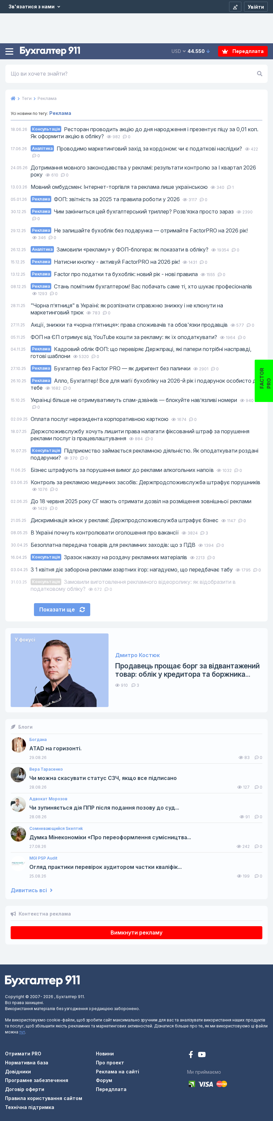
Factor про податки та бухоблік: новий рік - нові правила (115, 274)
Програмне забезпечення (36, 1080)
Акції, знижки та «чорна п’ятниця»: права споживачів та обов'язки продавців (130, 324)
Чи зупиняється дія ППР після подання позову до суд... (104, 808)
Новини (105, 1053)
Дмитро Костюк (137, 655)
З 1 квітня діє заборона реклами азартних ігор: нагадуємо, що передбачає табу (132, 569)
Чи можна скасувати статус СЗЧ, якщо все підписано (103, 778)
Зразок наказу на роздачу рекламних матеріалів (110, 557)
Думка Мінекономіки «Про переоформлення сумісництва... (110, 837)
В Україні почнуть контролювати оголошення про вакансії (105, 532)
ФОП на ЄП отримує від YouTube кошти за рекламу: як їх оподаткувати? (124, 337)
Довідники (18, 1071)
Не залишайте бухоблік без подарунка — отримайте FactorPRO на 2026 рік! (140, 230)
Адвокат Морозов (48, 799)
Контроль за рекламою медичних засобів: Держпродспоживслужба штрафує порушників (145, 482)
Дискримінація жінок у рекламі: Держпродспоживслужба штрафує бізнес (125, 520)
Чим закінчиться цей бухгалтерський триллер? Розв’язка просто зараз (133, 211)
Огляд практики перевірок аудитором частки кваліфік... (105, 867)
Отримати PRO (23, 1053)
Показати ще (57, 609)
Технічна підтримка (29, 1107)
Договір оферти (24, 1089)
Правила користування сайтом (43, 1098)
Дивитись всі (29, 890)
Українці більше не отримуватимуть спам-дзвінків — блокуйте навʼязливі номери (134, 400)
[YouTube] (201, 1055)
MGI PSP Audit (43, 858)
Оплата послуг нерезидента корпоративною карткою (100, 419)
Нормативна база (26, 1062)
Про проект (110, 1062)
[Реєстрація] (235, 7)
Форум (104, 1080)
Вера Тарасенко (46, 769)
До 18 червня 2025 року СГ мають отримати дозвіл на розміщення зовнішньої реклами (141, 501)
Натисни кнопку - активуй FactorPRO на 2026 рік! (106, 261)
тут (22, 1031)
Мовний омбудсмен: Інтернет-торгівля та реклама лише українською (120, 187)
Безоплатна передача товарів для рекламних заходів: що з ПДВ (114, 545)
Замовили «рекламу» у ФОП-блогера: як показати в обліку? (121, 249)
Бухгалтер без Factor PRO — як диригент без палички (112, 368)
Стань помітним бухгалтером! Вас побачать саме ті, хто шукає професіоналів (142, 286)
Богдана (38, 739)
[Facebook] (191, 1055)
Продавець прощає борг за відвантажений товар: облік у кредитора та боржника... (187, 670)
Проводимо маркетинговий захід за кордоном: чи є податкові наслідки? (137, 148)
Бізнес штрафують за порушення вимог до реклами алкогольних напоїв (123, 470)
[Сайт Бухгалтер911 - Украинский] (42, 980)
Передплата (247, 51)
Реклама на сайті (117, 1071)
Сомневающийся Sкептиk (56, 828)
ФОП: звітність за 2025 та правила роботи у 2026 (106, 199)
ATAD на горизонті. (55, 748)
